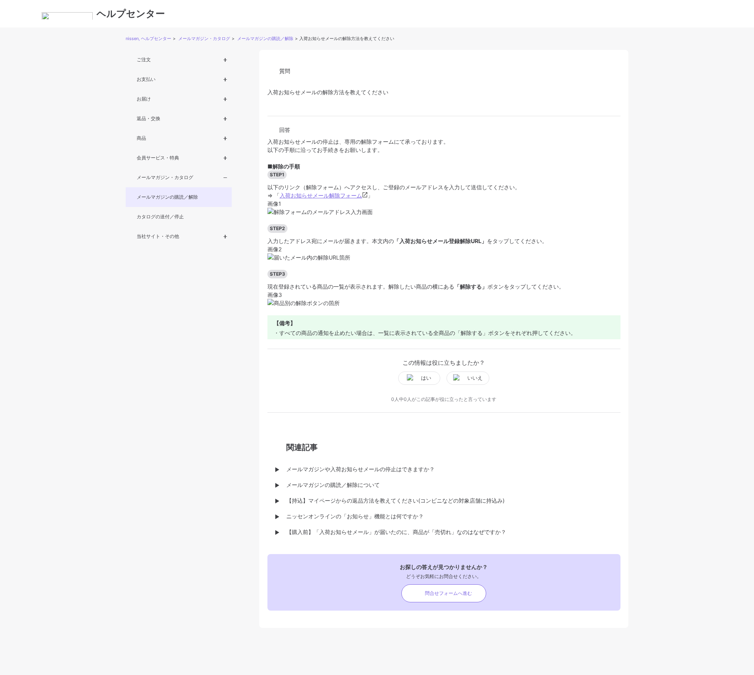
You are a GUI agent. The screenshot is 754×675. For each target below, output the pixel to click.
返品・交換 (148, 118)
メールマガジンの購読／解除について (333, 484)
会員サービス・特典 (158, 158)
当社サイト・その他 (158, 236)
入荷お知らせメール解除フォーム (321, 195)
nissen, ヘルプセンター (148, 38)
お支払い (146, 79)
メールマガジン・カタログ (204, 38)
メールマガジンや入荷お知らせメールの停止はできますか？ (360, 469)
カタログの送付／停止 (160, 217)
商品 (141, 138)
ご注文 (144, 59)
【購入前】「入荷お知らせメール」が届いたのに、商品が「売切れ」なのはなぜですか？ (396, 532)
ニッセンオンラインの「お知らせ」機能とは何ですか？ (355, 516)
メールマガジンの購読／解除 (265, 38)
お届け (144, 99)
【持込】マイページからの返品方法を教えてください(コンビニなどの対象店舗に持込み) (395, 500)
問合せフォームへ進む (448, 593)
